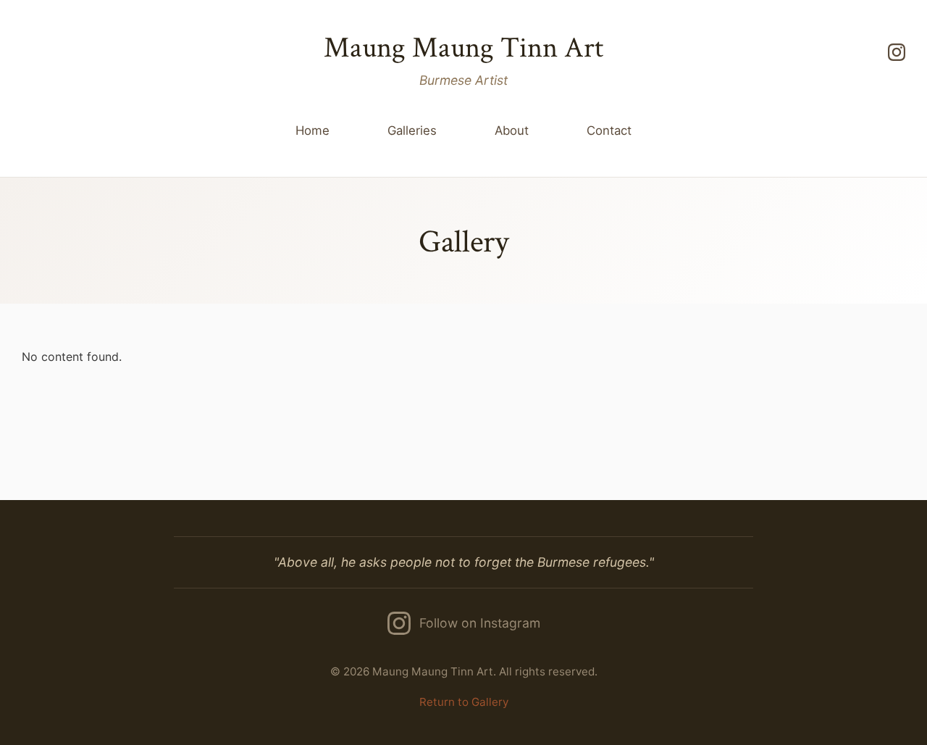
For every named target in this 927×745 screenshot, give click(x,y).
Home (312, 130)
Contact (609, 130)
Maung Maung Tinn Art (463, 48)
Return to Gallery (463, 702)
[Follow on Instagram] (896, 52)
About (512, 130)
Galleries (412, 130)
